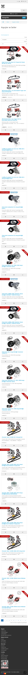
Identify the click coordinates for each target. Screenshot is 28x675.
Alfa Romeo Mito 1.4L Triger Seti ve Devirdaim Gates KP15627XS (11, 119)
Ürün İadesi (3, 640)
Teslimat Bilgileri (4, 632)
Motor (8, 22)
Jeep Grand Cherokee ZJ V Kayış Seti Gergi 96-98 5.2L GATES (13, 62)
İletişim (2, 639)
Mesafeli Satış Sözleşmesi (6, 635)
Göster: (25, 41)
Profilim (2, 654)
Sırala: (25, 37)
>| (25, 620)
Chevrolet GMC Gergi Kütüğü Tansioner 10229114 (12, 352)
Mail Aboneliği (4, 658)
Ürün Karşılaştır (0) (5, 35)
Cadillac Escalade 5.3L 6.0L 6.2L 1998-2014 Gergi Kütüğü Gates (13, 177)
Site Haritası (3, 642)
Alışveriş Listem (4, 656)
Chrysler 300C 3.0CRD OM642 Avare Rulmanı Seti (13, 578)
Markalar (3, 645)
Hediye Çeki (3, 647)
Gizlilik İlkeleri (4, 633)
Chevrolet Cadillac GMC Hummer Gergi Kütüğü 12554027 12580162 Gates (12, 322)
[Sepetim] (23, 1)
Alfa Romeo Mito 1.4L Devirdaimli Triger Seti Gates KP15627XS (14, 91)
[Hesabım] (19, 1)
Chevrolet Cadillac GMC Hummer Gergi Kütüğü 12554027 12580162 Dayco (12, 294)
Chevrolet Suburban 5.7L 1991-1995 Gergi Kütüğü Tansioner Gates (13, 381)
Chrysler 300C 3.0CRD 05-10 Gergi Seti (12, 437)
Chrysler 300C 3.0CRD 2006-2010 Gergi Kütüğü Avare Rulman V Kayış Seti (12, 523)
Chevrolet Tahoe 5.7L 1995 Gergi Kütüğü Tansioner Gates (13, 409)
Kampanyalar (3, 650)
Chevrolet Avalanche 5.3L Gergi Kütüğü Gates (12, 236)
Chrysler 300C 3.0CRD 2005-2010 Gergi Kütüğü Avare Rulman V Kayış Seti (12, 465)
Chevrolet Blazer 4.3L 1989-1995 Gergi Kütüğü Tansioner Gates (12, 266)
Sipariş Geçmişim (4, 655)
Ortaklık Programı (4, 648)
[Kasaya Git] (25, 1)
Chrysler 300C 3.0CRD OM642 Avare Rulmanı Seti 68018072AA (13, 607)
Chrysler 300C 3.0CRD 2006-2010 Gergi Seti (13, 551)
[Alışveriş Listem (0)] (21, 1)
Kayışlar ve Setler (15, 22)
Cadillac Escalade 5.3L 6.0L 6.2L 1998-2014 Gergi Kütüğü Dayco (13, 149)
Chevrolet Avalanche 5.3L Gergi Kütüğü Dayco (12, 207)
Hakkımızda (3, 631)
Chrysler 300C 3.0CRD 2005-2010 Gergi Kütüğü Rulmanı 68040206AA (12, 493)
